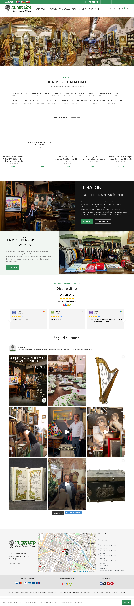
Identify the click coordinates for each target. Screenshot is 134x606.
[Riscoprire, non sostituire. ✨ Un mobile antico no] (67, 484)
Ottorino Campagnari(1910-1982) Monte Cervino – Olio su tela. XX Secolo (40, 145)
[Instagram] (104, 583)
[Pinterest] (112, 583)
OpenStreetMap (84, 571)
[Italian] (17, 2)
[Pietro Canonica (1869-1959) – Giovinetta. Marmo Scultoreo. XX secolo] (67, 131)
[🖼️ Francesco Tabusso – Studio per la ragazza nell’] (106, 432)
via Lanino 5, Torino (22, 556)
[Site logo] (18, 9)
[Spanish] (29, 2)
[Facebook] (101, 583)
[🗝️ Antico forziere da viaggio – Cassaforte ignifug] (106, 484)
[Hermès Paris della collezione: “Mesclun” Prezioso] (67, 380)
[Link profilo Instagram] (90, 2)
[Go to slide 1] (65, 171)
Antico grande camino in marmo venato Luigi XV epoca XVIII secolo (13, 145)
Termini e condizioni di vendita (71, 592)
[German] (24, 2)
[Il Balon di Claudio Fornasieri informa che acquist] (28, 380)
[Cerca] (119, 9)
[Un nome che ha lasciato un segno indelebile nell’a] (67, 432)
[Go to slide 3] (68, 171)
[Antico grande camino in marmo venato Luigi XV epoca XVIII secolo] (13, 131)
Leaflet (76, 571)
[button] (123, 320)
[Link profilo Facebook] (86, 2)
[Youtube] (108, 583)
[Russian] (27, 2)
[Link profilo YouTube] (94, 2)
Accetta (126, 602)
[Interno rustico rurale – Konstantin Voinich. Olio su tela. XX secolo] (93, 131)
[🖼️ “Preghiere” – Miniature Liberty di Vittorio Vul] (28, 484)
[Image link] (67, 584)
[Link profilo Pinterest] (97, 2)
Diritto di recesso (54, 592)
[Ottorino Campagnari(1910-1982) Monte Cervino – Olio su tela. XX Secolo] (40, 131)
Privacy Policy (42, 592)
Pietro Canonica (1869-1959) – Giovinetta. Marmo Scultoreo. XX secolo (67, 145)
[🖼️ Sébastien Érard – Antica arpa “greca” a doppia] (106, 380)
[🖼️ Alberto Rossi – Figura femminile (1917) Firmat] (28, 432)
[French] (22, 2)
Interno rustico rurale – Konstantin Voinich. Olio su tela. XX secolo (93, 145)
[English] (19, 2)
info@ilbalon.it (17, 559)
